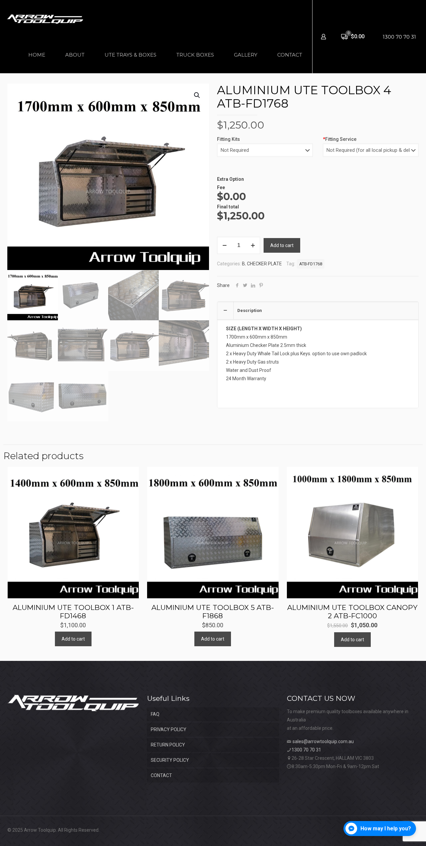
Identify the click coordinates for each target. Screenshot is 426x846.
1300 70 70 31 (399, 37)
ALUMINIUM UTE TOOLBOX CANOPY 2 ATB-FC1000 (352, 611)
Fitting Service (339, 139)
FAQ (155, 714)
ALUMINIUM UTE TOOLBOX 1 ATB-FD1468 (73, 611)
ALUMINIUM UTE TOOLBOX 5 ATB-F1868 (212, 611)
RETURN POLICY (168, 744)
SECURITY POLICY (170, 760)
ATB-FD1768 (310, 263)
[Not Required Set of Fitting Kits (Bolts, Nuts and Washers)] (265, 153)
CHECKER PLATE (264, 263)
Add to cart (282, 245)
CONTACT (161, 775)
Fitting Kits (228, 139)
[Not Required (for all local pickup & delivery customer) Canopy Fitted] (371, 153)
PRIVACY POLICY (168, 729)
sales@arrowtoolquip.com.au (323, 741)
